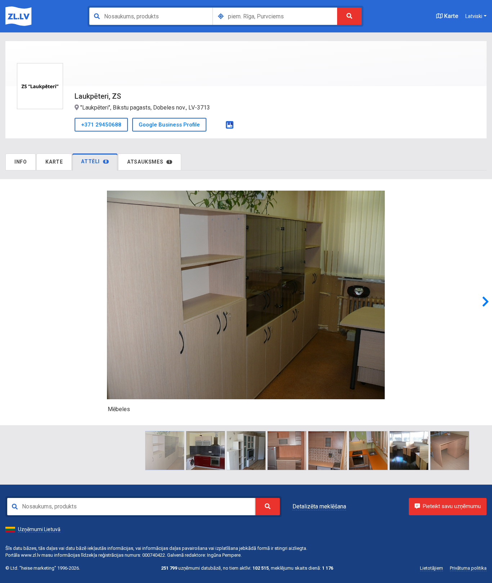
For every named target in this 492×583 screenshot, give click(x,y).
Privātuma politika (468, 568)
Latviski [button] (473, 16)
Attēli (94, 161)
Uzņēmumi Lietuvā (39, 529)
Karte (450, 16)
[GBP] (229, 124)
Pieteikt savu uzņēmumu (452, 506)
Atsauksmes (148, 162)
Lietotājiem (431, 568)
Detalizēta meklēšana (319, 506)
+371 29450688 (101, 124)
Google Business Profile (169, 124)
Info (20, 162)
